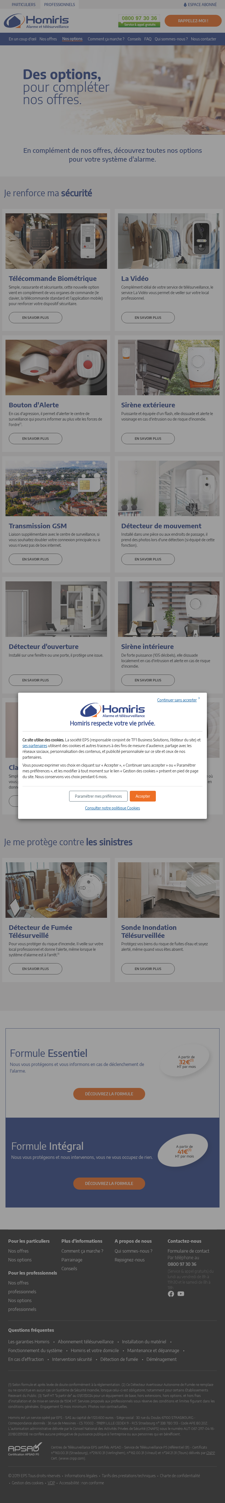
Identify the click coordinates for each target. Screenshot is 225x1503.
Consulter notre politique (112, 808)
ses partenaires (34, 745)
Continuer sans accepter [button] (177, 700)
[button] (143, 796)
